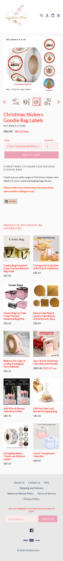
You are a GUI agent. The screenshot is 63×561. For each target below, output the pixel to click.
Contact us (34, 482)
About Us (19, 482)
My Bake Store (33, 550)
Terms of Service (46, 493)
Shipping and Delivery (31, 487)
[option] (15, 102)
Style (7, 140)
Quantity (48, 140)
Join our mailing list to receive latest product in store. (31, 510)
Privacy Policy (31, 498)
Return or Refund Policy (20, 493)
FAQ (46, 482)
